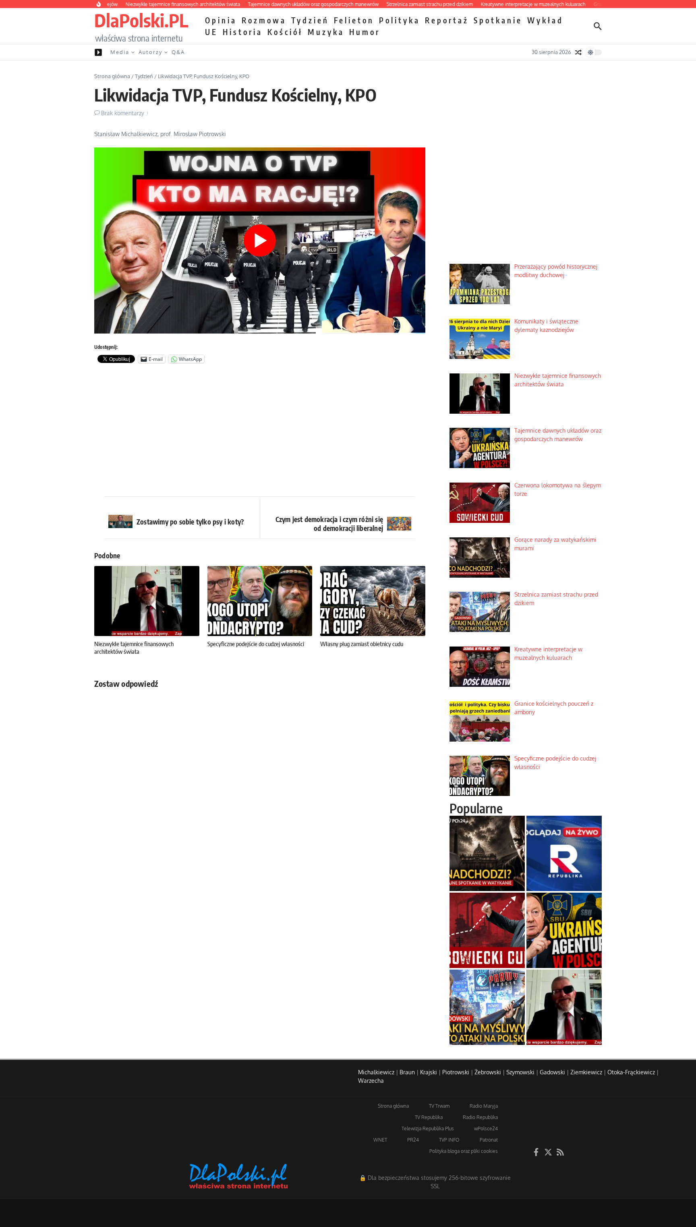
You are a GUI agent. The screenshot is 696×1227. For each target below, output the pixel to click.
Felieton (354, 20)
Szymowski (520, 1072)
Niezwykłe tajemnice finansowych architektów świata (134, 647)
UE (211, 32)
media (119, 52)
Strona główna (112, 76)
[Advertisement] (259, 431)
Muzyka (326, 32)
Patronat (489, 1140)
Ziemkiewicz (586, 1072)
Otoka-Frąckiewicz (631, 1072)
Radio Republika (480, 1117)
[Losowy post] (578, 52)
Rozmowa (264, 20)
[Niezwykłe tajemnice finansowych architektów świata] (564, 1007)
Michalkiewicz (376, 1072)
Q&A (178, 52)
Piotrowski (455, 1072)
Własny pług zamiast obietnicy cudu (361, 643)
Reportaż (447, 20)
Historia (243, 32)
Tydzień (310, 20)
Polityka (399, 20)
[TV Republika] (564, 853)
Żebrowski (487, 1072)
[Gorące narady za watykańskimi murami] (487, 853)
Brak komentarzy (122, 113)
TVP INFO (449, 1140)
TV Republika (429, 1117)
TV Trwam (439, 1106)
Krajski (428, 1072)
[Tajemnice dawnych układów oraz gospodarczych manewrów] (564, 930)
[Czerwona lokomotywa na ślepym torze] (487, 930)
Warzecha (371, 1080)
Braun (407, 1072)
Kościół (285, 32)
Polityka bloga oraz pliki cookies (463, 1151)
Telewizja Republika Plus (428, 1128)
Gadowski (552, 1072)
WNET (380, 1140)
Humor (364, 32)
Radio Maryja (484, 1106)
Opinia (221, 20)
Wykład (545, 20)
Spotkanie (498, 20)
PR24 (413, 1140)
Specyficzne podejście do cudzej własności (255, 643)
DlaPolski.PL (141, 20)
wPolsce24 (486, 1128)
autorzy (150, 52)
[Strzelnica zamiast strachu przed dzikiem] (487, 1007)
